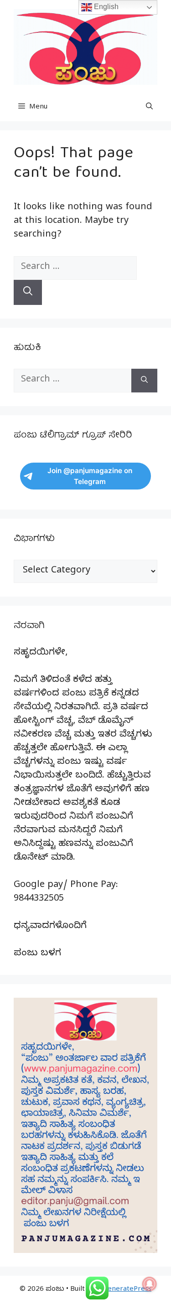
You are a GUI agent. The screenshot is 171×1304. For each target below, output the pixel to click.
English (105, 6)
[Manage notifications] (149, 1284)
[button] (149, 107)
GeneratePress (127, 1289)
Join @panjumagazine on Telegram (89, 475)
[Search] (28, 292)
